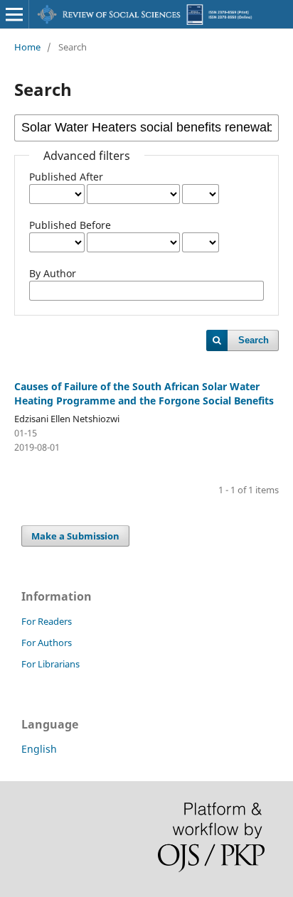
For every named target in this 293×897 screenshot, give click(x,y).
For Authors (46, 642)
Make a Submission (75, 536)
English (39, 749)
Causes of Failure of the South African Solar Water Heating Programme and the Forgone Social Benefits (144, 393)
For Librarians (50, 663)
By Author (52, 273)
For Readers (46, 621)
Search (253, 340)
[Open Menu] (14, 14)
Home (27, 47)
